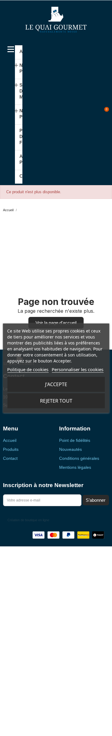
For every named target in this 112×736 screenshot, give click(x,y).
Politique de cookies (27, 369)
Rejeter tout (56, 401)
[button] (84, 112)
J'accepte (56, 384)
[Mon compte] (95, 112)
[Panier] (103, 112)
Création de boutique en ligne (28, 520)
